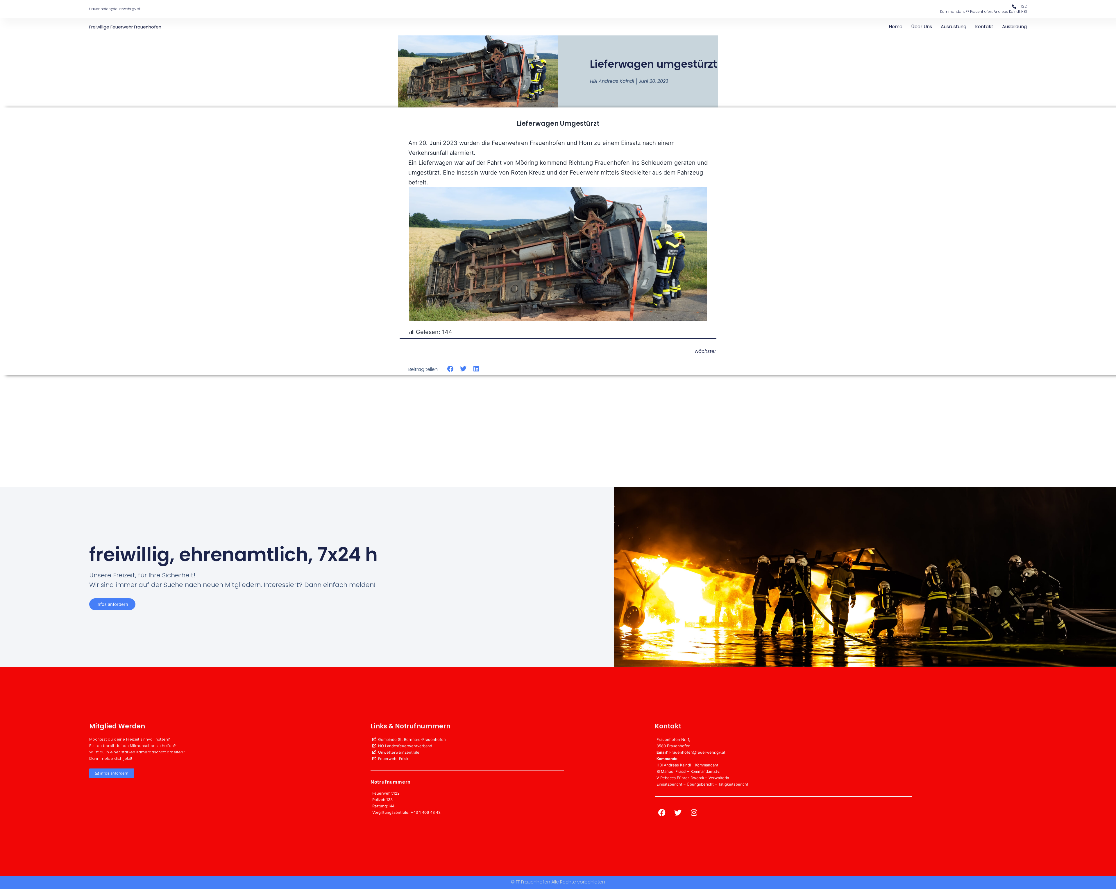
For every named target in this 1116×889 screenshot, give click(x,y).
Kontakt (984, 26)
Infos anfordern (112, 604)
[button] (450, 369)
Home (895, 26)
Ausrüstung (953, 26)
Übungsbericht (700, 784)
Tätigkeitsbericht (733, 784)
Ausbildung (1014, 26)
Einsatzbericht (669, 784)
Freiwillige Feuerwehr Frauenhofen (125, 27)
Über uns (921, 26)
